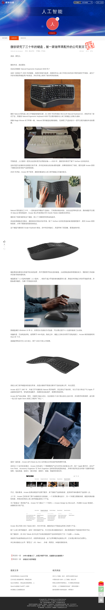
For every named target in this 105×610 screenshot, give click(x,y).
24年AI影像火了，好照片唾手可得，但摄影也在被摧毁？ (43, 556)
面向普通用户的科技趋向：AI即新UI (62, 589)
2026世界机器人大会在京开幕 (19, 576)
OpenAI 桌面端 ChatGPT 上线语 (19, 586)
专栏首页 (4, 38)
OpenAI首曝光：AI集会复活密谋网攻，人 (22, 583)
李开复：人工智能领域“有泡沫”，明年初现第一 (66, 586)
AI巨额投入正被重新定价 (17, 589)
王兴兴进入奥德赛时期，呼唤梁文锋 (21, 579)
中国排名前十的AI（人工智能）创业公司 (64, 579)
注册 (101, 2)
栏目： (29, 51)
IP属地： (40, 51)
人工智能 (52, 11)
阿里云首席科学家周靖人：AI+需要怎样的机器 (65, 583)
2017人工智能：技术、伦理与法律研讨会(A (65, 576)
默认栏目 (31, 51)
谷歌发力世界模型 (29, 559)
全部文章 (14, 38)
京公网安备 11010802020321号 (58, 601)
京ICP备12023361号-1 (45, 601)
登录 (98, 2)
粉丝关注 (23, 38)
